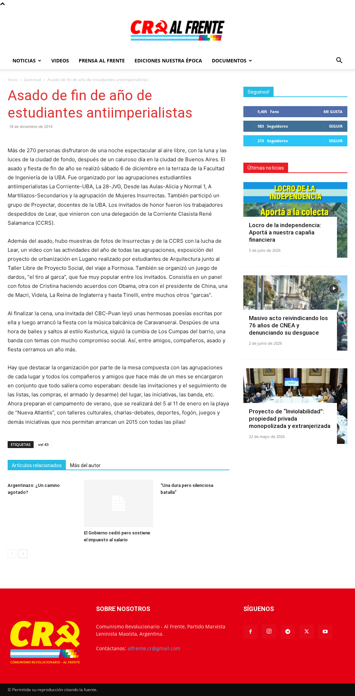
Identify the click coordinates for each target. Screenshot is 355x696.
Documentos (229, 60)
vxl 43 (43, 444)
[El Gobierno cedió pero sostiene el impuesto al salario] (118, 503)
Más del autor (85, 465)
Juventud (32, 80)
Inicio (13, 80)
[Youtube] (325, 632)
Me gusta (333, 111)
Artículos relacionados (37, 465)
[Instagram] (269, 631)
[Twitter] (306, 632)
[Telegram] (288, 632)
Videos (60, 60)
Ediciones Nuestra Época (168, 60)
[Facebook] (250, 632)
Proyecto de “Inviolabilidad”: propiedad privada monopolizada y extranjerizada (289, 418)
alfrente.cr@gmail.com (154, 648)
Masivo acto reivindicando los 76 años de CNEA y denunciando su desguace (288, 325)
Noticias (24, 60)
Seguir (336, 126)
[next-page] (23, 553)
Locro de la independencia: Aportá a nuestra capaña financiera (285, 232)
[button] (339, 61)
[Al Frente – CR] (177, 30)
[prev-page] (12, 553)
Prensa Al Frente (102, 60)
